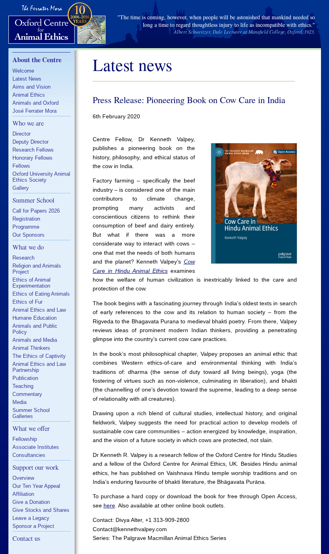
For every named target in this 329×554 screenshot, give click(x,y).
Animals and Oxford (35, 103)
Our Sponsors (28, 235)
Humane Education (34, 318)
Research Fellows (33, 150)
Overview (23, 478)
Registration (26, 219)
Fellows (21, 166)
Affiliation (23, 494)
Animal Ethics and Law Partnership (39, 367)
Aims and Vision (31, 87)
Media (19, 402)
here (109, 505)
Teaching (22, 386)
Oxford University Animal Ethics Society (41, 177)
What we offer (31, 428)
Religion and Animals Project (36, 269)
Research (23, 258)
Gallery (20, 188)
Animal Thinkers (31, 348)
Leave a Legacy (30, 518)
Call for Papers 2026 (36, 211)
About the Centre (36, 60)
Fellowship (24, 439)
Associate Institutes (35, 447)
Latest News (26, 79)
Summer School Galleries (31, 413)
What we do (28, 247)
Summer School (33, 200)
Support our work (35, 467)
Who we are (28, 123)
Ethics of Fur (27, 302)
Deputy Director (30, 142)
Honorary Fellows (32, 158)
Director (21, 134)
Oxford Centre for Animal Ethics (58, 24)
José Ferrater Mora (34, 111)
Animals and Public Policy (34, 329)
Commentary (27, 394)
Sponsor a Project (33, 526)
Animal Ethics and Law (39, 310)
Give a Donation (31, 502)
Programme (25, 227)
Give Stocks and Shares (40, 510)
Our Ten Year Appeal (36, 486)
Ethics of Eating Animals (41, 294)
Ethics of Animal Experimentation (31, 283)
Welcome (23, 71)
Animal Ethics (28, 95)
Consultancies (28, 455)
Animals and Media (34, 340)
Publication (25, 378)
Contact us (26, 538)
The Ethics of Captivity (39, 356)
